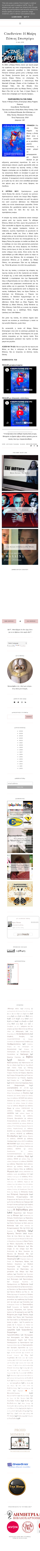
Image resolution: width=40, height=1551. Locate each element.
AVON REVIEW (16, 1353)
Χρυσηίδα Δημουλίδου (18, 1347)
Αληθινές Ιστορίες (16, 1036)
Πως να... (28, 1292)
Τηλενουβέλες (14, 1320)
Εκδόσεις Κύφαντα (27, 1136)
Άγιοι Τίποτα (16, 922)
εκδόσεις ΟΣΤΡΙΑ (14, 1149)
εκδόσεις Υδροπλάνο (16, 1164)
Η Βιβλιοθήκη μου (23, 1209)
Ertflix (31, 1368)
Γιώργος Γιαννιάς (24, 1070)
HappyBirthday (21, 1378)
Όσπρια (9, 1261)
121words (30, 1011)
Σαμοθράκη (23, 1294)
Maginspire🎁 (23, 1390)
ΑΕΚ (29, 1029)
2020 (31, 1018)
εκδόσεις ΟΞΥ (11, 1146)
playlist (24, 1408)
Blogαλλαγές (11, 1358)
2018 (3, 444)
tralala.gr (28, 1413)
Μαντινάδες (30, 1238)
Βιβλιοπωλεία (26, 1062)
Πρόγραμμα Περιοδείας (20, 1281)
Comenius (21, 1363)
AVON (30, 1350)
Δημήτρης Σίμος (27, 1083)
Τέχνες (19, 1317)
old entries (31, 621)
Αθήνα (9, 1031)
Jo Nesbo (28, 1383)
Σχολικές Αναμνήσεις (14, 1309)
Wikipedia (30, 1416)
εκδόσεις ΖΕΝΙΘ (26, 1123)
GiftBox (30, 1373)
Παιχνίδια (26, 1266)
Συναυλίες (26, 1302)
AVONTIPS (27, 1352)
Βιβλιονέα (21, 1060)
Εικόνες (26, 1093)
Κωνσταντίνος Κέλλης (18, 925)
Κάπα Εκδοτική (25, 1225)
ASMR (23, 1350)
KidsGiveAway (12, 1388)
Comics (29, 1363)
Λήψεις (28, 1236)
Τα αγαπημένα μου (21, 1312)
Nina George (26, 1403)
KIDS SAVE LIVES (24, 1385)
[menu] (20, 23)
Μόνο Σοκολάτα (24, 1251)
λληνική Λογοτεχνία (12, 1238)
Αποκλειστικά (11, 1049)
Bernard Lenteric (13, 1355)
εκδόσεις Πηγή (23, 1156)
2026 (25, 1024)
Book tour (21, 1358)
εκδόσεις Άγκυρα (20, 1095)
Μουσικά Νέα (23, 1254)
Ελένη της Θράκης (12, 1192)
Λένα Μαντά (18, 1236)
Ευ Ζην (11, 1202)
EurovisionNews (26, 1370)
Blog (26, 1355)
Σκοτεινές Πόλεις (23, 1297)
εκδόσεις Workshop (12, 1189)
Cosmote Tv (10, 1365)
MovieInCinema (31, 444)
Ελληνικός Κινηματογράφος (17, 1197)
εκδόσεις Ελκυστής (14, 1116)
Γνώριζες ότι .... (16, 1080)
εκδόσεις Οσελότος (25, 1146)
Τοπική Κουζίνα (24, 1327)
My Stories (21, 1398)
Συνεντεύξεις (28, 1304)
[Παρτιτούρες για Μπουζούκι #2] (20, 906)
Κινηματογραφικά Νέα (14, 1228)
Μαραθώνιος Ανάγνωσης (15, 1241)
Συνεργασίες (15, 1307)
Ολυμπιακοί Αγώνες (25, 1259)
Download (28, 1365)
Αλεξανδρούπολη (22, 1034)
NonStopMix (10, 1406)
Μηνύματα (21, 1246)
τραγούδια (11, 1330)
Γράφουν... (29, 1080)
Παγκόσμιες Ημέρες (22, 1261)
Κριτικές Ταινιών (12, 444)
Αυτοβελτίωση (25, 1052)
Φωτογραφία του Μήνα (20, 1337)
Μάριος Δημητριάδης (16, 1244)
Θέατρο (16, 1215)
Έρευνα (20, 1199)
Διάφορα (18, 1090)
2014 (8, 1016)
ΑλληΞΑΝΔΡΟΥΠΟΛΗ (13, 1039)
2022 (20, 1021)
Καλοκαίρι (10, 1225)
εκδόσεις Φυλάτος (23, 1166)
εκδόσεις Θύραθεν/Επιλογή (15, 1128)
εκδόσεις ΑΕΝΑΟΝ (18, 1098)
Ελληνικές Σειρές (27, 1192)
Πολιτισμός (14, 1279)
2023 (27, 1021)
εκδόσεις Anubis (12, 1174)
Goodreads (22, 1375)
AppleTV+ (16, 1350)
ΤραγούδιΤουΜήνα (13, 1335)
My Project (10, 1398)
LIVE (9, 1391)
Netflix (27, 1401)
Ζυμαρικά (20, 1207)
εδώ (18, 436)
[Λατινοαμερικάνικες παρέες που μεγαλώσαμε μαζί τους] (20, 826)
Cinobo (24, 1360)
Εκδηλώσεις (10, 1095)
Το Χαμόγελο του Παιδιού (22, 1325)
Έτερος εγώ (29, 1199)
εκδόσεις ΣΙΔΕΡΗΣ (27, 1161)
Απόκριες (26, 1049)
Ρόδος (9, 1294)
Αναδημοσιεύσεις (14, 1044)
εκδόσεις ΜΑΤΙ (21, 1141)
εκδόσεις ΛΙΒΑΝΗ (16, 1138)
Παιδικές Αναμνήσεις (14, 1264)
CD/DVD (17, 1360)
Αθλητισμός (20, 1031)
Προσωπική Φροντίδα (13, 1287)
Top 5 (12, 1413)
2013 (27, 1013)
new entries (9, 621)
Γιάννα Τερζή (17, 1068)
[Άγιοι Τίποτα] (10, 926)
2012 (21, 1014)
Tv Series (10, 1416)
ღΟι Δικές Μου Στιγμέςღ (22, 1536)
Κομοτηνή (9, 1231)
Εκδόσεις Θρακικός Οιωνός (23, 1126)
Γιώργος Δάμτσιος (27, 1073)
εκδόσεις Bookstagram (13, 1176)
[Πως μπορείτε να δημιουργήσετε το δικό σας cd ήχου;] (20, 852)
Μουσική (10, 1256)
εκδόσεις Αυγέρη (20, 1103)
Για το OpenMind (27, 1065)
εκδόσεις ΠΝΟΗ (12, 1159)
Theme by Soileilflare (20, 1538)
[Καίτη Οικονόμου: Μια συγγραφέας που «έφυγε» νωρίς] (20, 879)
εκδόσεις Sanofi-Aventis (23, 1187)
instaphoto (16, 1383)
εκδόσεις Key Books (15, 1179)
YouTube (12, 1418)
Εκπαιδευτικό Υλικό (25, 1189)
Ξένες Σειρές (23, 1256)
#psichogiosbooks (11, 1011)
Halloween (30, 1375)
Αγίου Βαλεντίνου (20, 1029)
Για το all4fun (12, 1065)
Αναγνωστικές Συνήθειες (23, 1041)
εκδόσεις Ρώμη (26, 1159)
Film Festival (20, 1373)
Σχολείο (26, 1307)
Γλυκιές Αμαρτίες (27, 1078)
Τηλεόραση (24, 1320)
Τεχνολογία (29, 1317)
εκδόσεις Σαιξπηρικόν (13, 1161)
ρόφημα (15, 1294)
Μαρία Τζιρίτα (28, 1241)
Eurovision (13, 1370)
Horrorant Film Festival (21, 1380)
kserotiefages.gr (26, 1388)
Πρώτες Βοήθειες (15, 1292)
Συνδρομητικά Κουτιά (13, 1304)
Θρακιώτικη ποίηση (26, 1220)
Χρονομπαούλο (28, 1345)
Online (29, 1406)
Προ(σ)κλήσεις (28, 1279)
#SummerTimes (22, 1011)
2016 (23, 1016)
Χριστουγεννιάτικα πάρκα (14, 1345)
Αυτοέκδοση (11, 1054)
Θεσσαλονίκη (27, 1215)
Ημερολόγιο (18, 1213)
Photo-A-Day (14, 1408)
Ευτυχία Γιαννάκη (12, 1204)
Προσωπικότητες (27, 1287)
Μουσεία (10, 1254)
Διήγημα (28, 1090)
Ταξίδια (9, 1317)
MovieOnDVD (12, 1396)
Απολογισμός (11, 1052)
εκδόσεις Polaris (22, 1184)
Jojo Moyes (10, 1385)
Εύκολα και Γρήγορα (23, 1202)
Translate (23, 646)
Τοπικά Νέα (11, 1327)
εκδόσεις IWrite (27, 1176)
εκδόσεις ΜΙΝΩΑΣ (25, 1143)
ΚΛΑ (28, 1228)
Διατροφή (9, 1090)
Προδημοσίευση (12, 1284)
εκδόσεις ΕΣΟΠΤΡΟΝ (13, 1123)
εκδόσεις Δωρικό (25, 1113)
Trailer (20, 1413)
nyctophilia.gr (21, 1406)
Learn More (17, 17)
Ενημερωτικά (11, 1199)
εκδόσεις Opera (11, 1184)
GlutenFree (13, 1375)
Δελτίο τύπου (14, 1083)
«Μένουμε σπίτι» (13, 1008)
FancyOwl (10, 1373)
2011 (15, 1014)
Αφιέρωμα (24, 1054)
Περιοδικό (20, 1274)
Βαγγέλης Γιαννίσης (14, 1057)
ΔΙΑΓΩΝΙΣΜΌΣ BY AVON (17, 1088)
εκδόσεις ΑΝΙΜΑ (21, 1100)
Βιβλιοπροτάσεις (12, 1062)
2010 (10, 1014)
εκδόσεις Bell (24, 1174)
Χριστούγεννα (24, 1342)
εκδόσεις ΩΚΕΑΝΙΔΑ (25, 1171)
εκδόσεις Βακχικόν (19, 1106)
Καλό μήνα (27, 1223)
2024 (8, 1024)
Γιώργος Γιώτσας (12, 1073)
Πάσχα (22, 1271)
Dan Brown (20, 1365)
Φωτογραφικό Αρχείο (15, 1340)
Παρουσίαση (11, 1269)
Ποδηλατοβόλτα (21, 1277)
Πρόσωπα (24, 1284)
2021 (12, 1021)
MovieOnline (25, 1396)
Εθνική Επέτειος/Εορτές (13, 1093)
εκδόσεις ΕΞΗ (25, 1121)
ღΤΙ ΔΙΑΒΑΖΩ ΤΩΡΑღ (23, 918)
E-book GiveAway (13, 1368)
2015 (16, 1016)
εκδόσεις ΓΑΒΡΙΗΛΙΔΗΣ (22, 1108)
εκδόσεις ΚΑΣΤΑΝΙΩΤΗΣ (24, 1131)
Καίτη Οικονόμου (15, 1223)
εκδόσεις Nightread (23, 1182)
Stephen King (22, 1411)
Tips (31, 1411)
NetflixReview (12, 1403)
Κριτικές (21, 1230)
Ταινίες (22, 444)
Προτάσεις (12, 1289)
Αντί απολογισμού (23, 1046)
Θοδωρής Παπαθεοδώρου (15, 1218)
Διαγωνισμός (19, 1085)
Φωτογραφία (29, 1335)
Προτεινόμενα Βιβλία (26, 1289)
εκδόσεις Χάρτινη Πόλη (15, 1169)
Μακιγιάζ (22, 1238)
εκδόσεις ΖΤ (10, 1126)
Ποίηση (30, 1277)
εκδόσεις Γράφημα (14, 1111)
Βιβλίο (29, 1056)
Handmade (11, 1378)
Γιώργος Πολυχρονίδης (17, 1075)
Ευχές (22, 1204)
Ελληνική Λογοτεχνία (19, 1194)
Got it (26, 17)
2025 (17, 1024)
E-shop (25, 1368)
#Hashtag (27, 1008)
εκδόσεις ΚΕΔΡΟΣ (16, 1133)
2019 (22, 1018)
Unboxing (21, 1416)
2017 (31, 1016)
